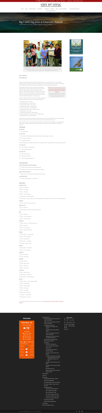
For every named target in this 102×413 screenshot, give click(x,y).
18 (69, 324)
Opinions (52, 8)
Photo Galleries (45, 373)
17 (67, 324)
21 (73, 324)
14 (73, 322)
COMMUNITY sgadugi (37, 24)
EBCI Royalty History (48, 387)
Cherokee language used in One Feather (52, 382)
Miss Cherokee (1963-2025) (51, 390)
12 (70, 322)
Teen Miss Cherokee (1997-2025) (52, 394)
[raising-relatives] (76, 54)
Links (57, 8)
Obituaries (47, 8)
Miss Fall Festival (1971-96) (51, 392)
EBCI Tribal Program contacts (48, 405)
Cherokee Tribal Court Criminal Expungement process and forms (54, 359)
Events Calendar (32, 8)
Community (39, 8)
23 (66, 326)
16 (66, 324)
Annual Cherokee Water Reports (52, 345)
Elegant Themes (27, 411)
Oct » (68, 329)
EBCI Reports (46, 342)
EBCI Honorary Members (49, 399)
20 (72, 324)
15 (64, 324)
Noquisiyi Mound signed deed (50, 401)
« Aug (65, 329)
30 (66, 327)
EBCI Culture (44, 377)
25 (69, 326)
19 (70, 324)
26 (70, 326)
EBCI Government (45, 317)
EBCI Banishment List (50, 368)
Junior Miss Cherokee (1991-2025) (52, 396)
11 (69, 322)
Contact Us (44, 375)
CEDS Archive (48, 347)
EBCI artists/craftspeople (49, 380)
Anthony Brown (23, 24)
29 (64, 327)
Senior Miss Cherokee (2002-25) (52, 388)
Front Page (44, 24)
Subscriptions (45, 403)
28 (73, 326)
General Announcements (74, 8)
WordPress (38, 411)
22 (64, 326)
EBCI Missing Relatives (51, 10)
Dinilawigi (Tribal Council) (49, 325)
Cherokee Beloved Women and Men (51, 378)
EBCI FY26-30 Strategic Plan (51, 344)
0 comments (49, 24)
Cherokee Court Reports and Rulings (53, 356)
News (22, 8)
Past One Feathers (63, 8)
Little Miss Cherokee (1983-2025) (52, 397)
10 (67, 322)
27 (72, 326)
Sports (26, 8)
